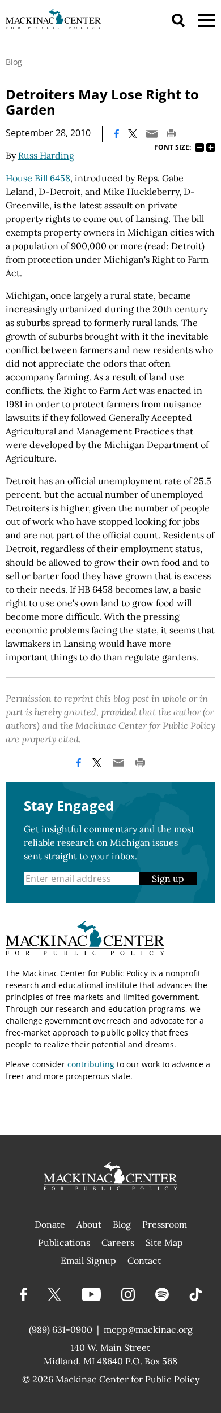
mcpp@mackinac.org (148, 1329)
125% (210, 147)
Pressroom (164, 1224)
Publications (64, 1242)
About (88, 1224)
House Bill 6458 (38, 178)
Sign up (168, 878)
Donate (50, 1224)
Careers (117, 1242)
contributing (90, 1064)
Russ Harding (46, 155)
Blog (14, 61)
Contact (144, 1260)
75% (199, 147)
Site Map (164, 1242)
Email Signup (88, 1260)
